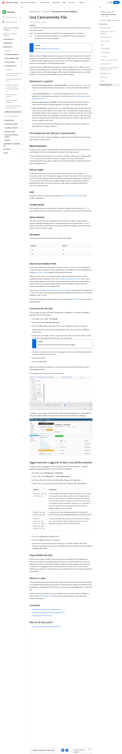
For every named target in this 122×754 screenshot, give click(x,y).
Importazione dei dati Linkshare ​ (11, 95)
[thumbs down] (66, 750)
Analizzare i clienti (10, 131)
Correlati (76, 299)
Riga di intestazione (106, 37)
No (107, 16)
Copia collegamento (115, 20)
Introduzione (9, 70)
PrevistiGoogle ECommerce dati (42, 616)
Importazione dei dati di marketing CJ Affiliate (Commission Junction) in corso (12, 88)
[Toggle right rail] (100, 7)
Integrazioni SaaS (9, 120)
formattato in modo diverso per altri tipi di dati (54, 290)
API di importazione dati (45, 596)
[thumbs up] (62, 750)
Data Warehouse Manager (11, 54)
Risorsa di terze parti (105, 85)
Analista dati (8, 51)
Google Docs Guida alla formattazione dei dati (46, 626)
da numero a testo (41, 272)
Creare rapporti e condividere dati (11, 145)
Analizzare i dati (7, 47)
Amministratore (7, 43)
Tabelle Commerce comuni (12, 58)
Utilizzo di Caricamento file (13, 112)
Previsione (7, 140)
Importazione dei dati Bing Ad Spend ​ (13, 80)
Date (102, 45)
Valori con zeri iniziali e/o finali (109, 60)
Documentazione (35, 12)
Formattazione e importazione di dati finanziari (46, 609)
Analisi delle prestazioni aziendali (11, 136)
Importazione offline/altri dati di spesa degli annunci (48, 612)
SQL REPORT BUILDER (10, 62)
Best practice (7, 149)
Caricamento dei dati (105, 64)
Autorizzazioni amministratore (50, 49)
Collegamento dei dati (10, 66)
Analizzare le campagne (11, 128)
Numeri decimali (105, 52)
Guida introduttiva (8, 39)
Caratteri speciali (105, 49)
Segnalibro (104, 20)
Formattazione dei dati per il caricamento (107, 32)
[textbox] (12, 17)
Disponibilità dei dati (105, 73)
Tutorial (5, 153)
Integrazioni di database (11, 124)
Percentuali (104, 56)
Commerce (46, 12)
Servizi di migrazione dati (12, 116)
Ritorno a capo (104, 77)
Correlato (102, 81)
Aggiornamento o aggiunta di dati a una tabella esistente (109, 68)
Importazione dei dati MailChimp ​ (11, 101)
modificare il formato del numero (70, 279)
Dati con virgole (105, 41)
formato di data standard (71, 196)
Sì (103, 16)
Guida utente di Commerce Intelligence (64, 12)
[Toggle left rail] (22, 7)
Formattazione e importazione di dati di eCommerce (14, 74)
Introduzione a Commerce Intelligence (10, 34)
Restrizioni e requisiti (105, 28)
